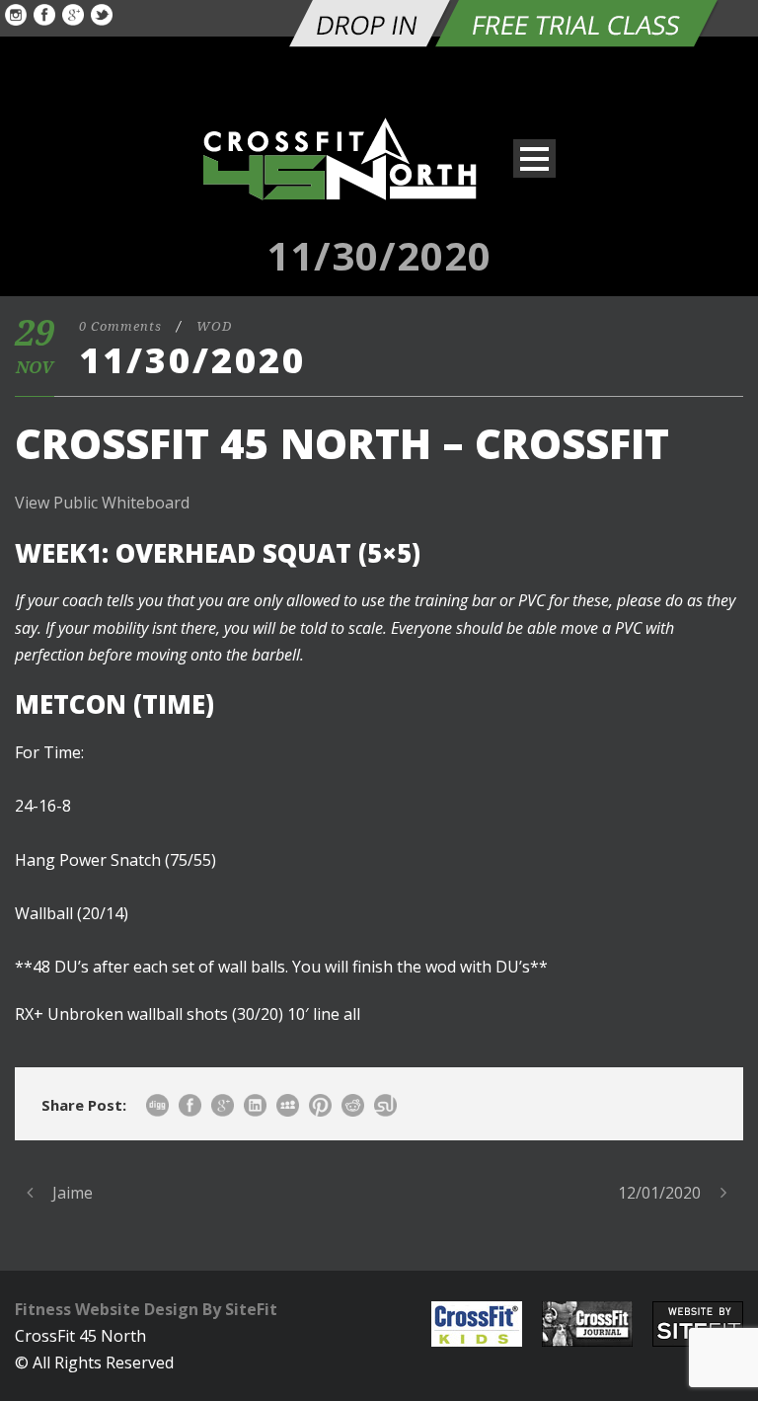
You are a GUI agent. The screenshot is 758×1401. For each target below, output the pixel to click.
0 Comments (120, 326)
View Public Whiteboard (102, 502)
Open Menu (534, 158)
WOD (214, 326)
